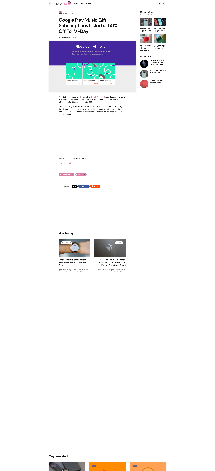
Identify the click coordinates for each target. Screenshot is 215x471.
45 (63, 37)
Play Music (81, 174)
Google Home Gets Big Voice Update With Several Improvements (145, 47)
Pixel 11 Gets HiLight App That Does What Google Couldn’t (160, 46)
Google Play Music (98, 97)
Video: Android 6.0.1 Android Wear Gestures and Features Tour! (72, 262)
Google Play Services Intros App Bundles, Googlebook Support (157, 62)
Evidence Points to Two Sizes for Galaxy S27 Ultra (158, 82)
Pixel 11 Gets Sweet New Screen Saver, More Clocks (159, 30)
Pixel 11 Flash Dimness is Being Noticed (158, 71)
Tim (65, 12)
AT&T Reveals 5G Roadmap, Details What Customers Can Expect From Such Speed (112, 262)
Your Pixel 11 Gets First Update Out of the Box (145, 30)
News (53, 465)
